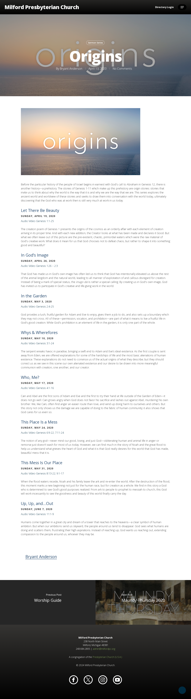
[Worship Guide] (48, 602)
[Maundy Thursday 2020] (143, 602)
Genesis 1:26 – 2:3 (47, 266)
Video (32, 221)
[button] (182, 7)
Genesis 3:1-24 (45, 343)
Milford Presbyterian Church (41, 7)
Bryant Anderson (71, 69)
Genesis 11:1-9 (45, 514)
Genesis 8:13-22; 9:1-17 (50, 473)
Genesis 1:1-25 (45, 221)
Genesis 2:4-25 (45, 306)
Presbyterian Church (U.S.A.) (107, 657)
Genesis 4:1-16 (45, 388)
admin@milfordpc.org (104, 648)
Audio (24, 221)
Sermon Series (95, 42)
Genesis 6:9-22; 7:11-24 (50, 432)
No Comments (122, 69)
